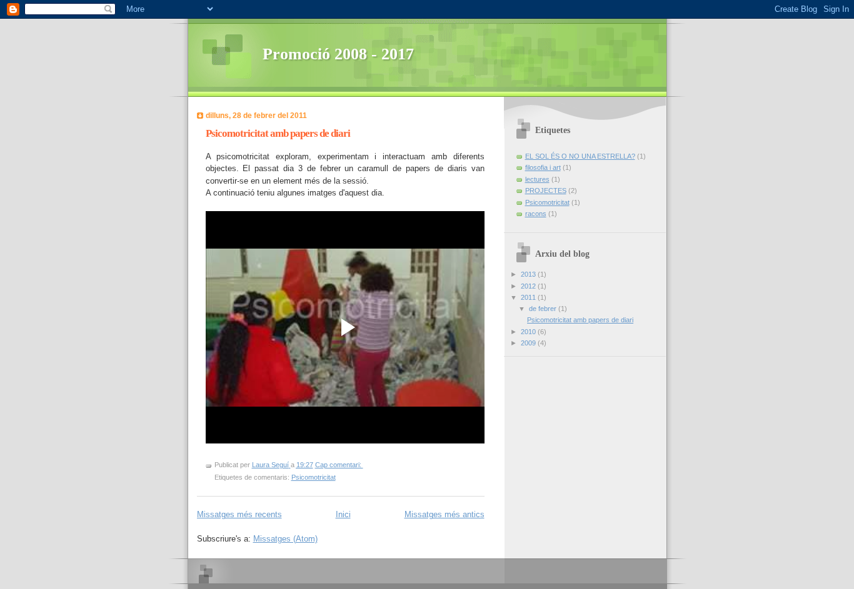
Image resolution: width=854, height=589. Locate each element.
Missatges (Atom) (285, 538)
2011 (529, 297)
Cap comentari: (339, 464)
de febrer (543, 308)
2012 (529, 286)
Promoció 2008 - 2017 (338, 54)
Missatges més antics (444, 514)
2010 (529, 331)
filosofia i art (543, 167)
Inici (343, 514)
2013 (529, 274)
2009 (529, 343)
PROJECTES (545, 190)
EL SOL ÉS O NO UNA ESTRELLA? (580, 156)
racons (535, 213)
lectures (537, 179)
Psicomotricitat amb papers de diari (278, 133)
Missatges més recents (239, 514)
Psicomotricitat (313, 477)
